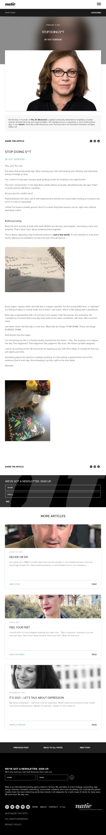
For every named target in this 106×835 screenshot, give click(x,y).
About (43, 807)
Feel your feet (19, 627)
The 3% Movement (39, 120)
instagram (23, 807)
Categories (96, 13)
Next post (85, 747)
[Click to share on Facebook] (91, 141)
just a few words (62, 234)
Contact (53, 807)
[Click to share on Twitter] (95, 141)
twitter (12, 807)
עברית (62, 807)
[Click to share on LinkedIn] (98, 141)
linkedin (17, 807)
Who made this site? (16, 813)
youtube (28, 807)
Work (35, 807)
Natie (10, 4)
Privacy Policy (13, 824)
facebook (7, 807)
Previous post (21, 747)
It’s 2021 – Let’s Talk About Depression (36, 697)
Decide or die (18, 557)
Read (94, 584)
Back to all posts (53, 747)
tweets (22, 124)
